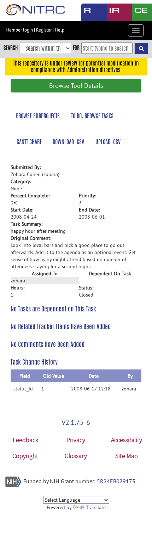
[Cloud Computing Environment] (139, 12)
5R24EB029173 (116, 481)
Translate (96, 507)
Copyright (25, 456)
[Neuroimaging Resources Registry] (88, 12)
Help (59, 30)
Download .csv (68, 142)
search (11, 47)
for (76, 47)
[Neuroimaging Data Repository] (114, 12)
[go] (141, 49)
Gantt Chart (29, 142)
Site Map (126, 456)
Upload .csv (108, 142)
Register (44, 30)
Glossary (76, 456)
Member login (19, 30)
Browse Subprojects (38, 116)
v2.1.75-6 (76, 422)
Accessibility (126, 440)
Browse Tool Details (76, 85)
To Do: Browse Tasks (92, 116)
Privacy (75, 440)
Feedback (25, 440)
